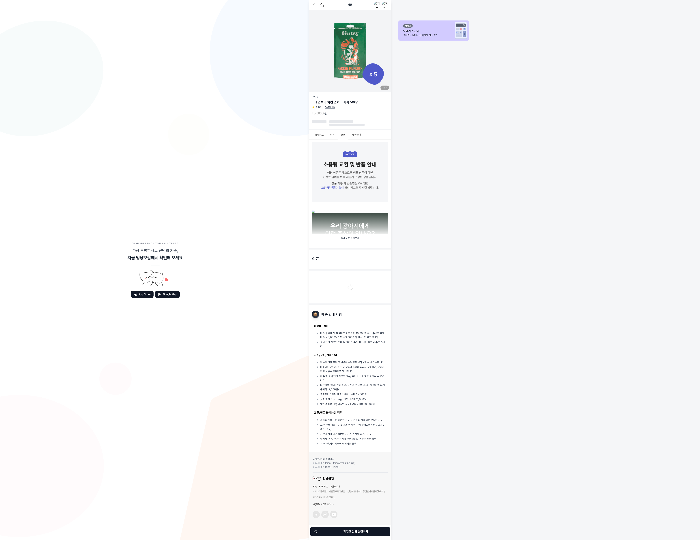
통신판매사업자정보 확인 (374, 491)
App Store (145, 294)
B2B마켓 (323, 486)
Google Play (170, 294)
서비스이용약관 (320, 491)
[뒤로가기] (315, 5)
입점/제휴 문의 (354, 491)
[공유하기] (315, 531)
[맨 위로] (396, 517)
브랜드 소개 (335, 486)
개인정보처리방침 (337, 491)
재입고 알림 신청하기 (356, 531)
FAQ (315, 486)
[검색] (377, 5)
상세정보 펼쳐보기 (350, 238)
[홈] (321, 5)
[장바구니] (385, 5)
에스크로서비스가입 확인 (324, 497)
